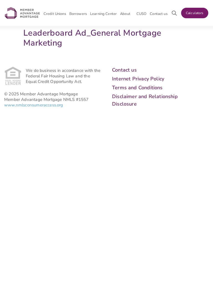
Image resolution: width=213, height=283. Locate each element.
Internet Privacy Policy (138, 78)
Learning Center (103, 13)
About (125, 13)
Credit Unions (55, 13)
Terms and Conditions (137, 87)
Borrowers (78, 13)
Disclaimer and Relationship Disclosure (145, 100)
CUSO (141, 13)
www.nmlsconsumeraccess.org (33, 105)
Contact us (158, 13)
